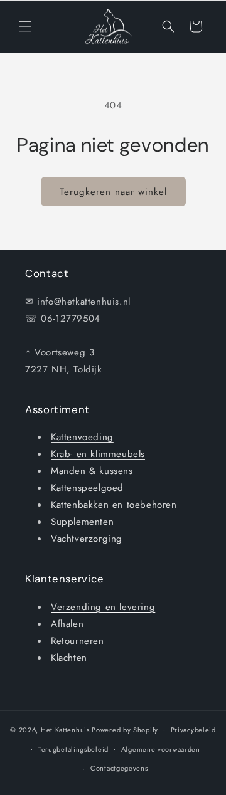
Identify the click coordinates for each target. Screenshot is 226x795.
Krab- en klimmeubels (98, 454)
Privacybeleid (193, 730)
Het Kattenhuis (65, 730)
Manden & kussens (92, 471)
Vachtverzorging (86, 538)
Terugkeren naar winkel (113, 192)
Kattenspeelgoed (87, 488)
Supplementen (82, 522)
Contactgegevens (119, 768)
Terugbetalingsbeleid (73, 749)
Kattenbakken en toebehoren (114, 505)
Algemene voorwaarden (160, 749)
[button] (25, 26)
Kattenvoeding (82, 437)
